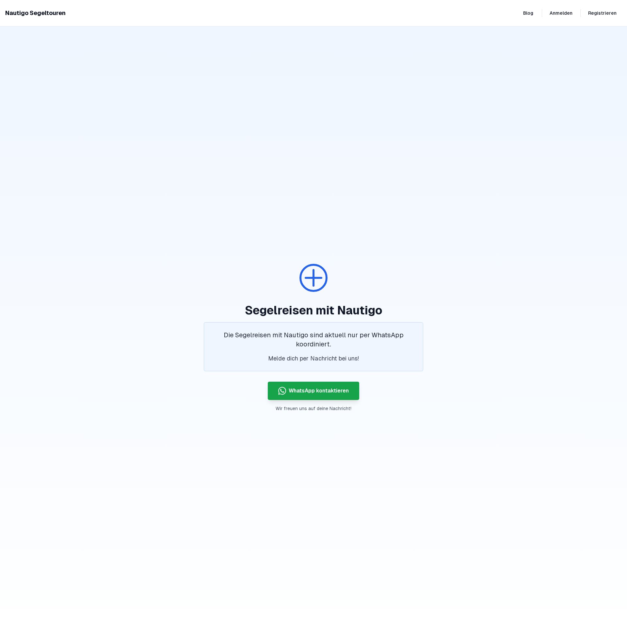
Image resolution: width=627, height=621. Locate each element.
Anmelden (561, 13)
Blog (528, 13)
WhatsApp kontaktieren (319, 391)
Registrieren (602, 13)
